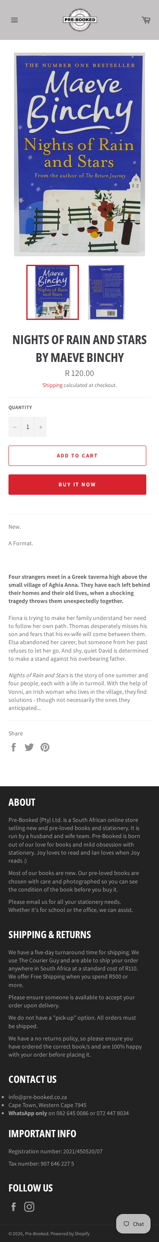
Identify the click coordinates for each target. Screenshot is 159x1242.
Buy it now (78, 484)
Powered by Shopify (69, 1233)
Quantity (20, 407)
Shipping (52, 385)
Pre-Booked (36, 1233)
